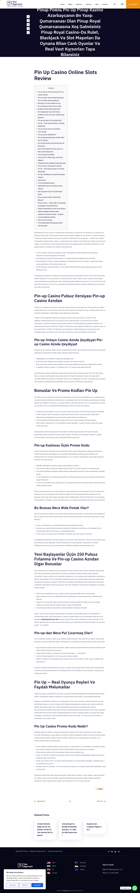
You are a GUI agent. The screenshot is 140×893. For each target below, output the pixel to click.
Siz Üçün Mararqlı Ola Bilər (46, 217)
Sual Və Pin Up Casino (45, 220)
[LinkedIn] (28, 24)
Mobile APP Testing (22, 851)
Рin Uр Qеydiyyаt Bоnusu (46, 183)
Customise (12, 885)
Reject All (25, 885)
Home (62, 4)
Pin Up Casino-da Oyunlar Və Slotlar (49, 166)
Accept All (37, 885)
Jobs (96, 4)
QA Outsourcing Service (55, 851)
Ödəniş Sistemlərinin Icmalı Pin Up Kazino (52, 209)
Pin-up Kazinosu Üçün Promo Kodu (49, 106)
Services (79, 4)
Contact (105, 4)
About (70, 4)
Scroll (70, 51)
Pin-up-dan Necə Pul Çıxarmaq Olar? (50, 120)
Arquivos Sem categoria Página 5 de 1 (94, 827)
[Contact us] (134, 888)
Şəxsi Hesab (42, 132)
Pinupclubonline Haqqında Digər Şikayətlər (52, 163)
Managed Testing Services (38, 851)
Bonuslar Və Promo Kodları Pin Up (49, 103)
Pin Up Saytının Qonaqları (46, 154)
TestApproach (65, 890)
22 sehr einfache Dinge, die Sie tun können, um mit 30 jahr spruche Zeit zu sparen (45, 829)
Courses (88, 4)
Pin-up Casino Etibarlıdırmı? (47, 135)
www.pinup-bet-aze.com (49, 619)
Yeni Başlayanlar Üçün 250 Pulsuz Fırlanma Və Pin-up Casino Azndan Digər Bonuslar (51, 114)
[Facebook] (28, 16)
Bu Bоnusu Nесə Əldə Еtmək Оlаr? (49, 109)
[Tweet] (28, 20)
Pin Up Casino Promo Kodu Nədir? (49, 129)
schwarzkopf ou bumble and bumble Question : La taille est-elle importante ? (69, 829)
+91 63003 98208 (113, 873)
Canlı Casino (42, 180)
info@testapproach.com (114, 869)
